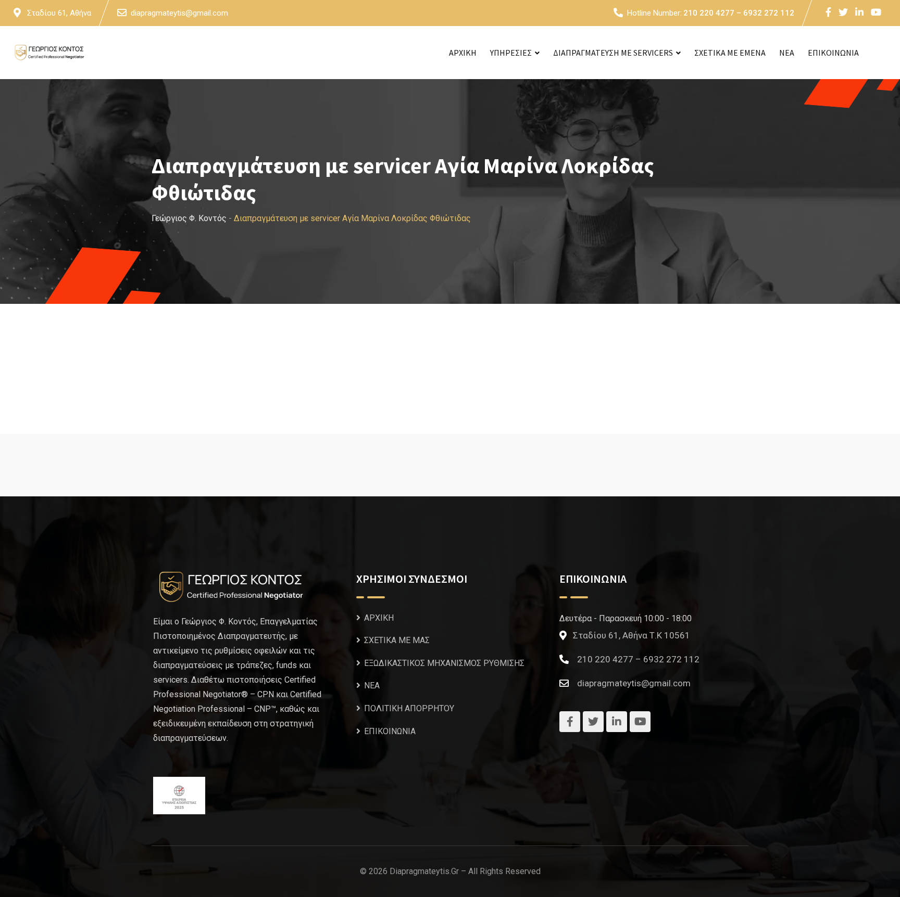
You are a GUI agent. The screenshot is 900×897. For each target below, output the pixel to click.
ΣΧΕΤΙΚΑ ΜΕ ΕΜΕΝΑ (730, 52)
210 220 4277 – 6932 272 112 (738, 13)
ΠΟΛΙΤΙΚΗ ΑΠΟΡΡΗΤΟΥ (409, 708)
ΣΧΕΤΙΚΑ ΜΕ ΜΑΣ (397, 640)
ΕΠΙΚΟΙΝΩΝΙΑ (833, 52)
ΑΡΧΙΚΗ (463, 52)
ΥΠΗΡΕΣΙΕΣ (511, 52)
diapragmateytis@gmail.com (179, 13)
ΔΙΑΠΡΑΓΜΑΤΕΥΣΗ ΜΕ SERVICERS (613, 52)
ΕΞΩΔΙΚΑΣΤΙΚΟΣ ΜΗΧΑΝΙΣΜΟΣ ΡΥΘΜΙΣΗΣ (444, 663)
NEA (786, 52)
